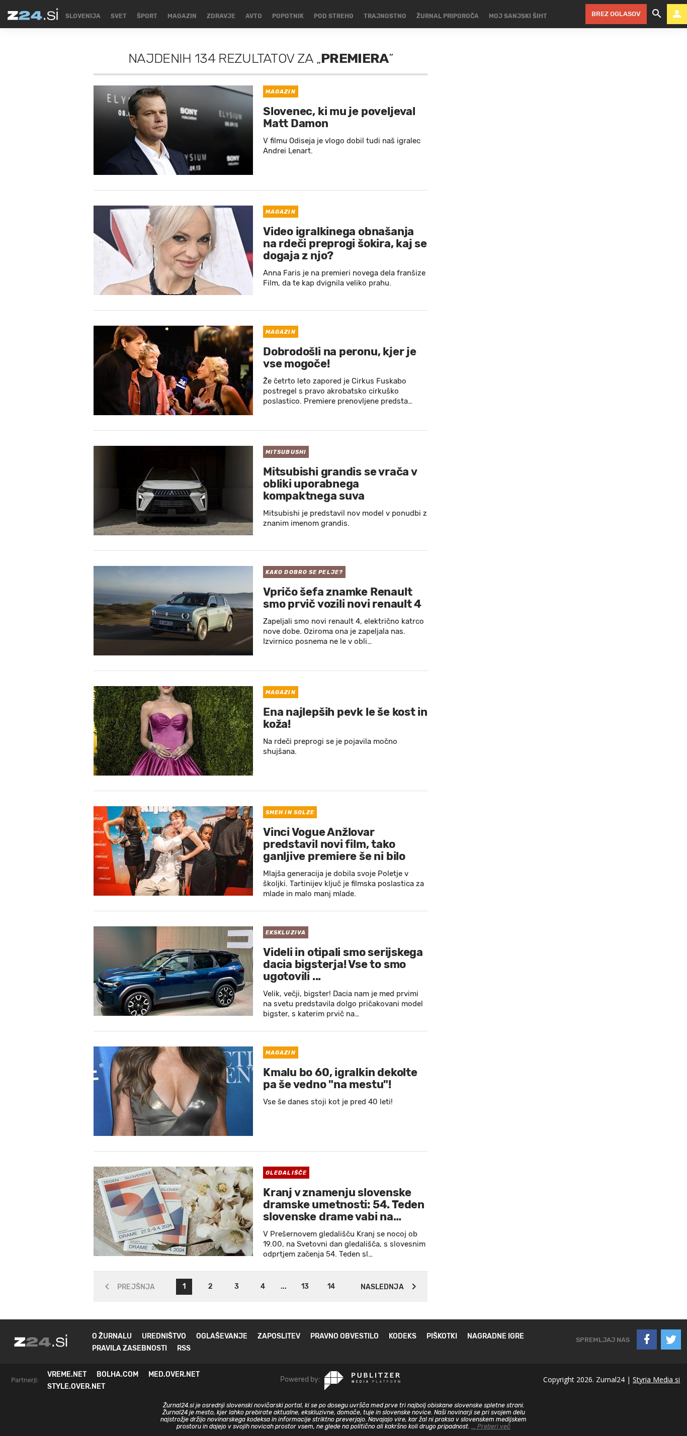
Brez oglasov (616, 14)
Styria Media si (656, 1379)
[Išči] (657, 14)
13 (305, 1286)
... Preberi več (490, 1426)
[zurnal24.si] (33, 14)
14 (331, 1286)
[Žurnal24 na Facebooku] (647, 1339)
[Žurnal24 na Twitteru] (671, 1339)
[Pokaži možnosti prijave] (677, 14)
